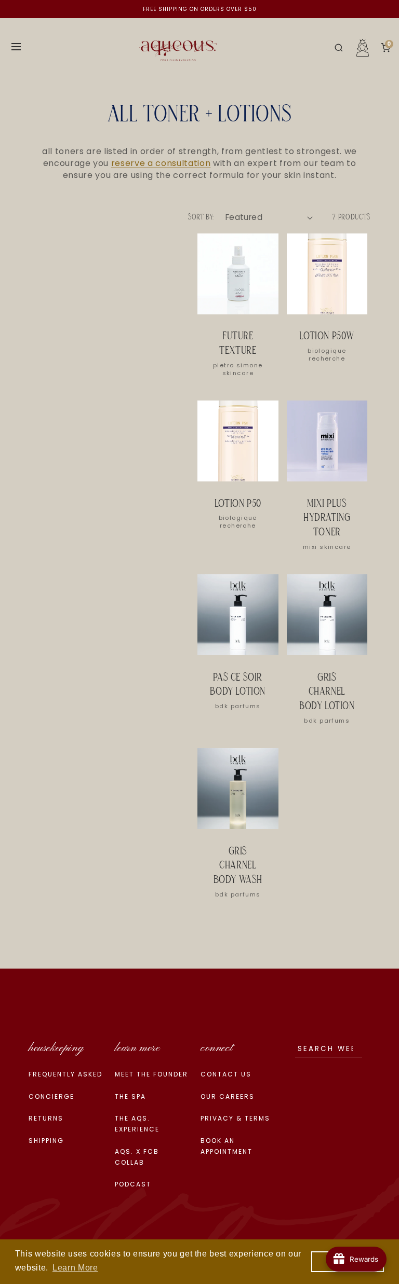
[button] (339, 48)
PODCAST (133, 1184)
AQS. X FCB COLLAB (137, 1157)
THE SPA (130, 1096)
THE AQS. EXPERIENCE (137, 1124)
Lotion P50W (326, 336)
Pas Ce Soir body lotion (237, 685)
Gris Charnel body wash (238, 866)
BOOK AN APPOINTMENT (226, 1146)
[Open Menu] (16, 47)
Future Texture (237, 343)
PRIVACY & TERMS (235, 1118)
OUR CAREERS (228, 1096)
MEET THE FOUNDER (151, 1074)
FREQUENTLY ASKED (65, 1074)
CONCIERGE (51, 1096)
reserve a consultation (161, 163)
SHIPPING (46, 1140)
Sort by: (201, 217)
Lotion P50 (238, 504)
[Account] (362, 48)
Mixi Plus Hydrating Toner (326, 519)
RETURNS (46, 1118)
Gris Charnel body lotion (327, 692)
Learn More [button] (75, 1267)
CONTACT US (226, 1074)
